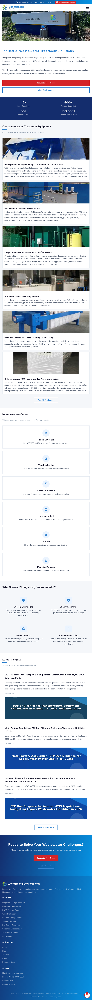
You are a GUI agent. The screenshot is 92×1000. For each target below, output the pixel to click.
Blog (4, 951)
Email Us (47, 866)
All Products (7, 936)
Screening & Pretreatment (12, 929)
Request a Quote (8, 962)
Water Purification (9, 914)
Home (4, 947)
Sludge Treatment (9, 921)
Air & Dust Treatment (10, 933)
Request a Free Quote (46, 83)
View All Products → (46, 400)
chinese (44, 997)
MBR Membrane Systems (12, 906)
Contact (5, 958)
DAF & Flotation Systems (11, 910)
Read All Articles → (46, 827)
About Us (5, 955)
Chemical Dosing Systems (12, 918)
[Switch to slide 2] (46, 38)
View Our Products (46, 90)
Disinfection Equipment (11, 925)
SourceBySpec (55, 997)
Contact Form (7, 981)
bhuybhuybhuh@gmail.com (12, 973)
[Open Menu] (87, 7)
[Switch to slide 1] (43, 38)
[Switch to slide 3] (48, 38)
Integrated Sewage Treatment (13, 903)
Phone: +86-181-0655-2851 (13, 977)
